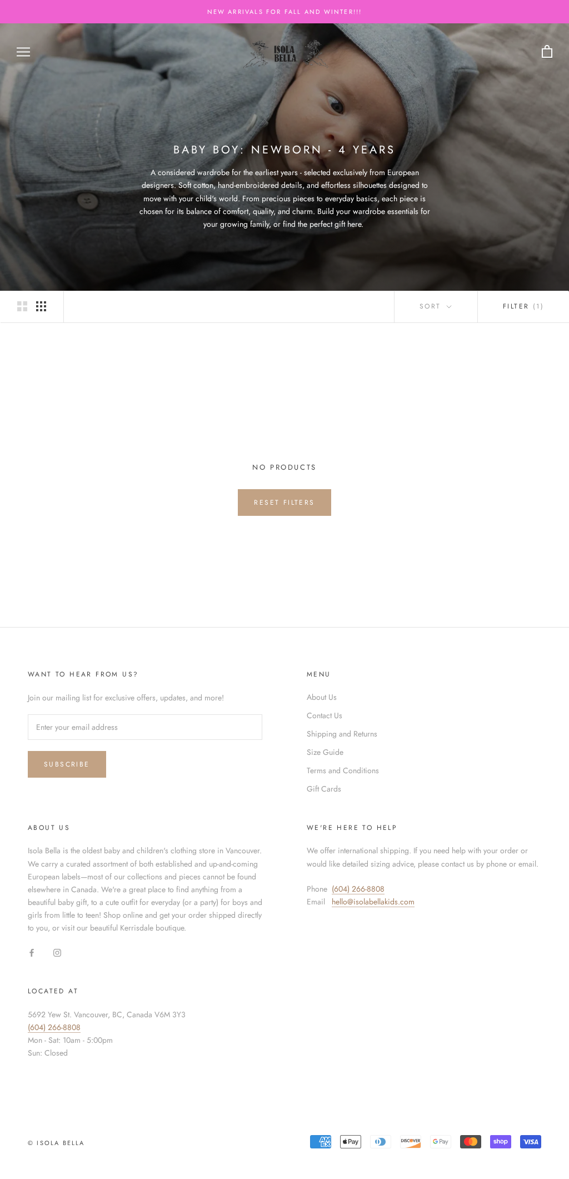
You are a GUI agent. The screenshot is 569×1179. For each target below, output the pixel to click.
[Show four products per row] (41, 306)
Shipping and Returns (342, 733)
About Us (322, 697)
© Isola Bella (56, 1142)
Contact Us (324, 715)
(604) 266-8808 (358, 888)
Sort (432, 306)
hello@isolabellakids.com (373, 901)
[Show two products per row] (22, 306)
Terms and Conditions (343, 770)
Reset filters (284, 503)
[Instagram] (57, 952)
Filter (523, 306)
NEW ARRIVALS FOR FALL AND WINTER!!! (284, 11)
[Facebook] (32, 952)
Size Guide (325, 752)
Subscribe (67, 764)
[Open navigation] (23, 51)
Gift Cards (324, 788)
